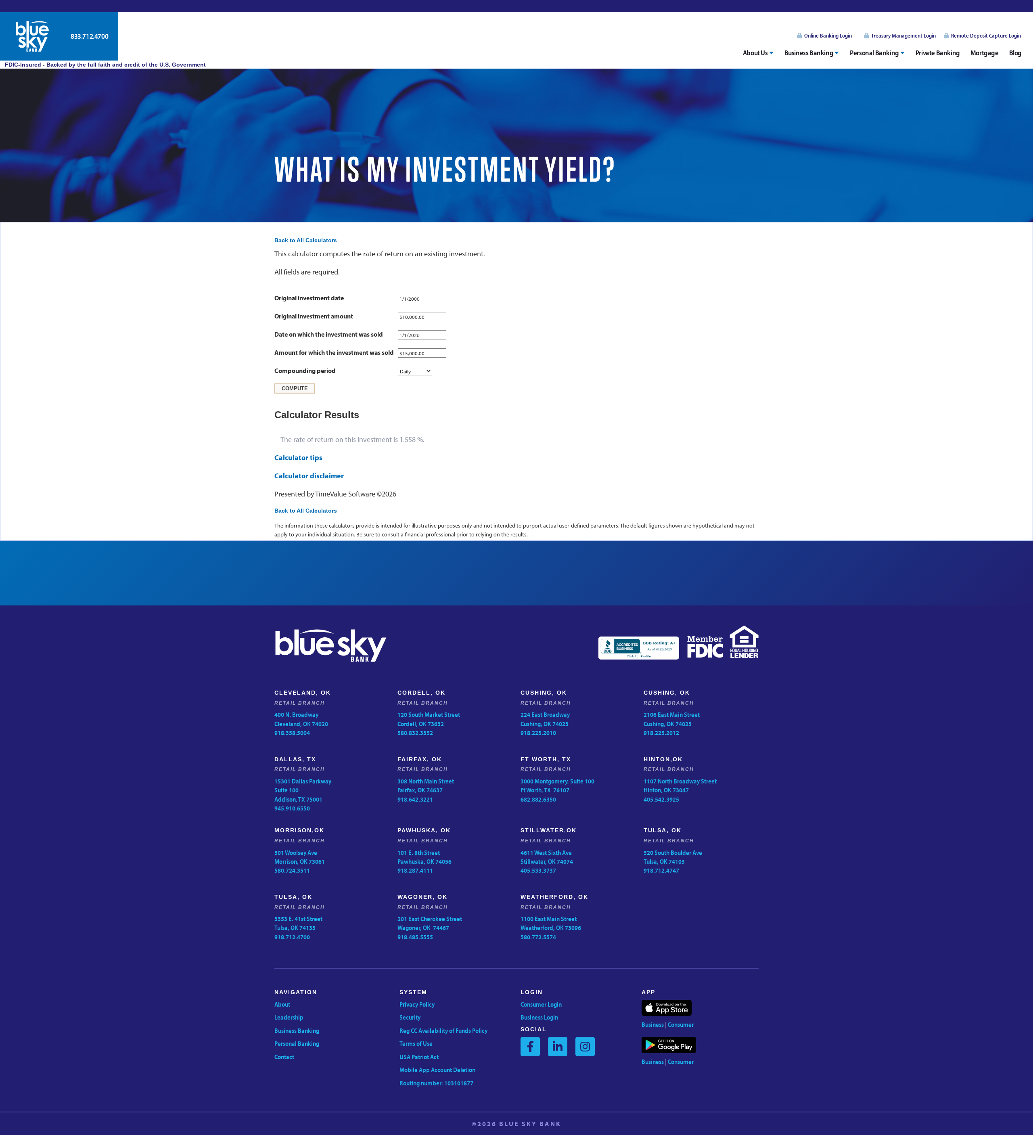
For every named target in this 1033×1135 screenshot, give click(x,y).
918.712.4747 (661, 870)
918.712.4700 (292, 937)
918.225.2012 (661, 733)
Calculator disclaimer (309, 475)
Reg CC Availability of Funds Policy (443, 1030)
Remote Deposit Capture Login (986, 35)
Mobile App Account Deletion (437, 1070)
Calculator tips (298, 457)
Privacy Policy (417, 1004)
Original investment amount (313, 316)
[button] (758, 53)
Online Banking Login (828, 35)
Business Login (539, 1017)
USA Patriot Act (419, 1057)
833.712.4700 (89, 36)
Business (653, 1024)
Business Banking (296, 1030)
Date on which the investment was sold (328, 334)
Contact (284, 1057)
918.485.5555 (415, 937)
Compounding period (305, 370)
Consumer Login (541, 1004)
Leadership (288, 1017)
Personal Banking (296, 1043)
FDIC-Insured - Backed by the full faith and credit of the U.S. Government (103, 64)
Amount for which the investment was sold (334, 352)
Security (409, 1017)
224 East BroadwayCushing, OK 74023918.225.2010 (545, 723)
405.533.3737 (538, 870)
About (282, 1004)
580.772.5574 (538, 937)
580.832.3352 (415, 733)
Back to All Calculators (305, 240)
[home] (32, 36)
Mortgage (984, 52)
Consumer (681, 1024)
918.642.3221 (415, 799)
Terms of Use (416, 1043)
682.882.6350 (538, 799)
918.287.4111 (415, 870)
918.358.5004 (292, 733)
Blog (1015, 52)
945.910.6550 (292, 808)
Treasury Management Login (903, 35)
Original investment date (309, 298)
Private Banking (938, 52)
